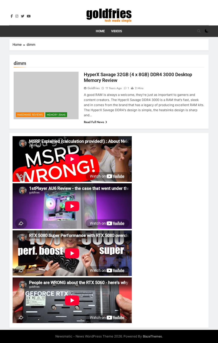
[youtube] (29, 16)
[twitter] (23, 16)
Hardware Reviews (30, 115)
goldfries (93, 88)
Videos (116, 31)
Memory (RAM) (56, 115)
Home (100, 31)
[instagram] (17, 16)
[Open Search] (199, 31)
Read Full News (94, 122)
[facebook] (11, 16)
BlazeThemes (152, 336)
